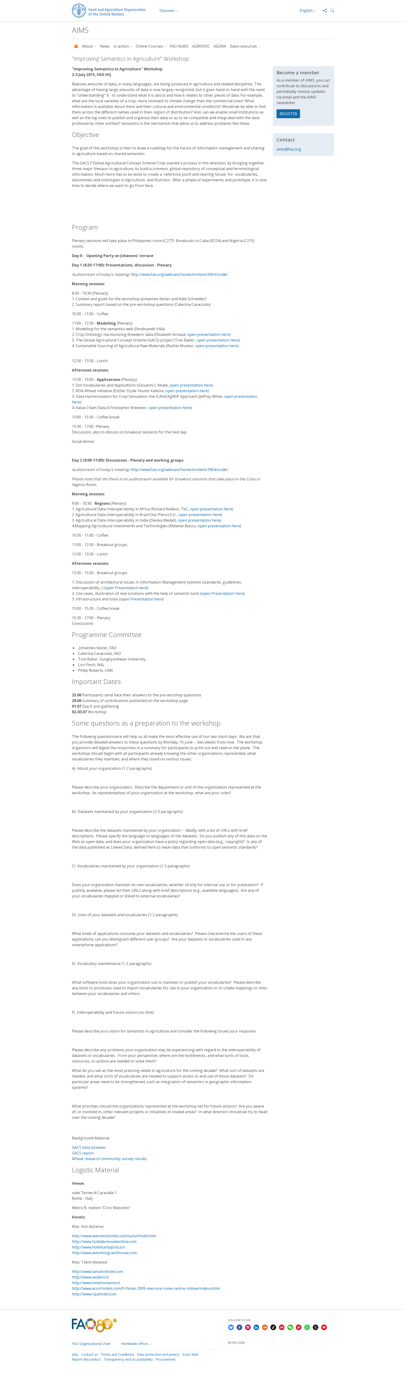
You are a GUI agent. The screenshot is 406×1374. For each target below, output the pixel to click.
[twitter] (315, 1326)
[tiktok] (273, 1326)
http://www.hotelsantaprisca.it (98, 1247)
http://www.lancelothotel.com (97, 1271)
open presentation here (208, 334)
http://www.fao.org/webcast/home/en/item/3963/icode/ (179, 274)
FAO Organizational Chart (91, 1343)
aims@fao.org (289, 149)
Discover (167, 10)
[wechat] (290, 1326)
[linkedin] (256, 1326)
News (105, 46)
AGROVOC (201, 46)
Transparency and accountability (128, 1359)
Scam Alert (190, 1354)
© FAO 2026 (236, 1342)
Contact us (89, 1354)
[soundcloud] (265, 1326)
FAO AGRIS (179, 46)
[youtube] (324, 1326)
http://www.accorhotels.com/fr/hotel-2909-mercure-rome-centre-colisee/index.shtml (146, 1288)
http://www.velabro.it (90, 1277)
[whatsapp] (307, 1326)
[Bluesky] (231, 1326)
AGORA (220, 46)
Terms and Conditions (117, 1354)
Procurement (166, 1359)
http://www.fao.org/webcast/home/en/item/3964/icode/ (179, 469)
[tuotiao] (282, 1326)
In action (121, 46)
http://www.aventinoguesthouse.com (104, 1252)
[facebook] (239, 1326)
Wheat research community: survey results (109, 1158)
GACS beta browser (89, 1147)
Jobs (75, 1354)
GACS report (83, 1153)
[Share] (323, 10)
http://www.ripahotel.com (94, 1294)
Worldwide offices (134, 1343)
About (87, 46)
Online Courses (149, 46)
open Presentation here (126, 587)
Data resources (243, 46)
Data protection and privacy (158, 1354)
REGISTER (288, 113)
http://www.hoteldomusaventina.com (104, 1241)
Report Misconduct (86, 1359)
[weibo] (298, 1326)
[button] (330, 10)
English (306, 10)
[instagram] (248, 1326)
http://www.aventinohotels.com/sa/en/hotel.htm (114, 1235)
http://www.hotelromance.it (96, 1282)
